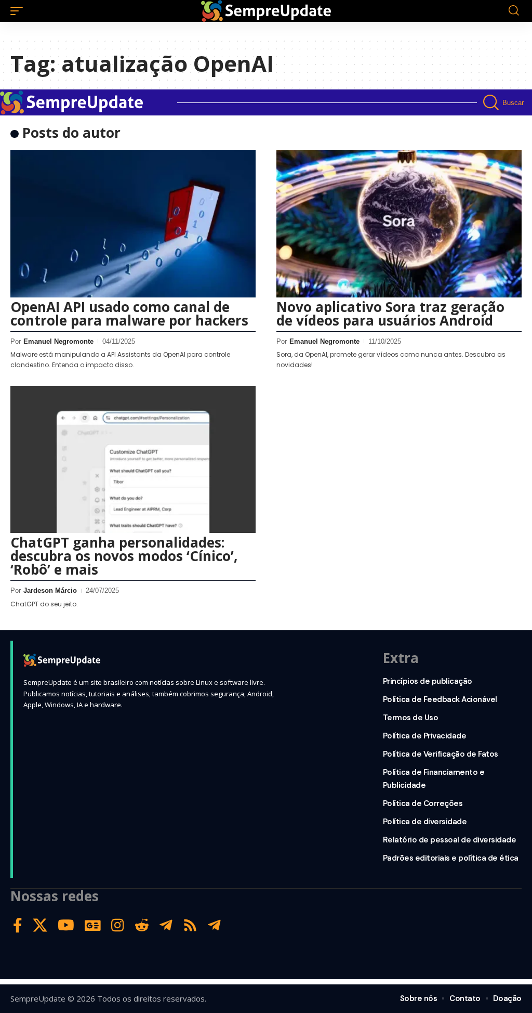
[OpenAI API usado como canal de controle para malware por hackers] (133, 223)
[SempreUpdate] (266, 11)
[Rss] (190, 925)
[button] (19, 11)
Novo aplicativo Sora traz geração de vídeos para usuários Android (390, 313)
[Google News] (92, 925)
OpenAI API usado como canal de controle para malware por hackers (129, 313)
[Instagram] (118, 925)
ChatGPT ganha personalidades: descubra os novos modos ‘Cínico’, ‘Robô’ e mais (123, 556)
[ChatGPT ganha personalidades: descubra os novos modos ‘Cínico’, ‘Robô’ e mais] (133, 459)
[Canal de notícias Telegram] (214, 925)
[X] (40, 925)
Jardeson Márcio (50, 590)
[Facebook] (17, 925)
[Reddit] (142, 925)
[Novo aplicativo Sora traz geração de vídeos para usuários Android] (399, 223)
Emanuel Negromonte (58, 341)
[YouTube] (66, 925)
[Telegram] (166, 925)
